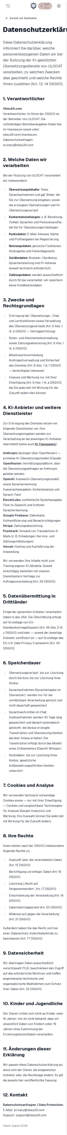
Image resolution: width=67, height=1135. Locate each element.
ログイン (46, 6)
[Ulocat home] (33, 5)
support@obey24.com (31, 1115)
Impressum (15, 129)
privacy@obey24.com (18, 145)
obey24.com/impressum (20, 135)
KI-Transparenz (45, 444)
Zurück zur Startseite (23, 18)
